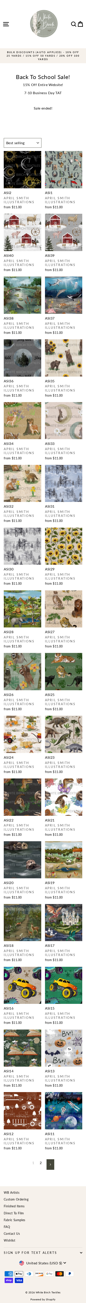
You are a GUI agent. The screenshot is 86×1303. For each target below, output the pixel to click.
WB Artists (11, 1192)
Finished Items (14, 1206)
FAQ (7, 1227)
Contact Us (12, 1233)
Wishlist (9, 1240)
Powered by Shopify (42, 1299)
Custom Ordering (16, 1199)
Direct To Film (14, 1213)
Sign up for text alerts (30, 1252)
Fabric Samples (14, 1220)
